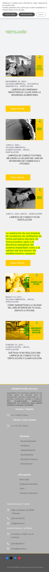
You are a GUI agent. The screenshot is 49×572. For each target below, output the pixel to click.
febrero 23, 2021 (14, 345)
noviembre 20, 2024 (16, 82)
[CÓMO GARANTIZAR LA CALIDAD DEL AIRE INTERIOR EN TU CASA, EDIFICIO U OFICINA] (24, 282)
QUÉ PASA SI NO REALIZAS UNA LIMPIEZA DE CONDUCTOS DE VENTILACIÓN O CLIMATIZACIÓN (24, 355)
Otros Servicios (27, 464)
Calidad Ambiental (16, 84)
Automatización (27, 455)
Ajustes (40, 14)
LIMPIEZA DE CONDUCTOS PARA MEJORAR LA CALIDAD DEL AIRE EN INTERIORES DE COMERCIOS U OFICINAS (24, 159)
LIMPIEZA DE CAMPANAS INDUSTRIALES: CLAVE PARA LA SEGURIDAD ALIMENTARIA (24, 92)
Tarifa (22, 489)
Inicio (26, 150)
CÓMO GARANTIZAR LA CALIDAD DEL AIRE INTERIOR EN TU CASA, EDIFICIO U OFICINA (25, 308)
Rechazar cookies (26, 14)
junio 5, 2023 (12, 145)
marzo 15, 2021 (13, 297)
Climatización (13, 150)
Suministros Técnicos (29, 459)
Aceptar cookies (10, 14)
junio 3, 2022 (12, 214)
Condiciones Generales (29, 484)
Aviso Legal (24, 480)
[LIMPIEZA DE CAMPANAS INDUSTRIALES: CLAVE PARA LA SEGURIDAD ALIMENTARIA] (24, 66)
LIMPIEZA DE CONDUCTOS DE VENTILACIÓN (24, 218)
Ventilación (26, 86)
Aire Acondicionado (28, 441)
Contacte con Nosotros (29, 493)
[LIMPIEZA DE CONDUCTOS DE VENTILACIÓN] (24, 198)
